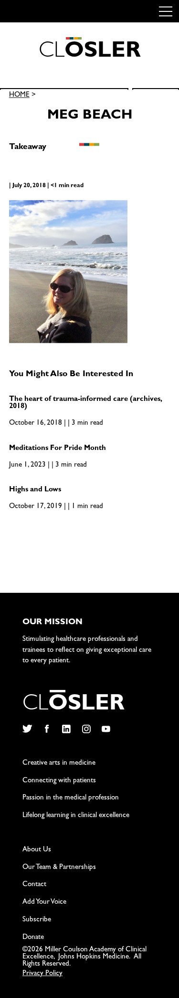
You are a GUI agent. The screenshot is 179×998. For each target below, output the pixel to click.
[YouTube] (106, 729)
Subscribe (36, 920)
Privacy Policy (42, 974)
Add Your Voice (44, 902)
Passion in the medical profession (70, 798)
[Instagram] (86, 729)
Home (19, 96)
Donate (33, 937)
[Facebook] (46, 729)
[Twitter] (27, 729)
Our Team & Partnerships (59, 867)
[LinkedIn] (66, 729)
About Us (36, 850)
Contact (34, 884)
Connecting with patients (59, 781)
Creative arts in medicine (58, 763)
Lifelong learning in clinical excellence (75, 815)
